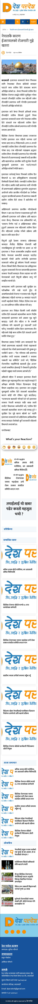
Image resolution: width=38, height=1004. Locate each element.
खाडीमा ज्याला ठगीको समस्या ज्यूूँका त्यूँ (17, 675)
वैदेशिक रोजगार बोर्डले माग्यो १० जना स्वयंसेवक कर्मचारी (16, 606)
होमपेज (4, 29)
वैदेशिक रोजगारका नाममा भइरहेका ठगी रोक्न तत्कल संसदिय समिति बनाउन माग (19, 641)
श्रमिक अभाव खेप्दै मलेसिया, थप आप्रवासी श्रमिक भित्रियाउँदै (17, 571)
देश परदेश (8, 52)
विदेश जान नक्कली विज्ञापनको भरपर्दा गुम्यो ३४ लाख (25, 888)
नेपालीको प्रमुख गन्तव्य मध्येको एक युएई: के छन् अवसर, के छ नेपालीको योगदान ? (25, 852)
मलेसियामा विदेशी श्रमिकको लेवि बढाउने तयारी (24, 863)
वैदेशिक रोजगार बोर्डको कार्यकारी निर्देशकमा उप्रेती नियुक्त (18, 747)
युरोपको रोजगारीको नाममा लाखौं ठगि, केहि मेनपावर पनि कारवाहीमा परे (25, 901)
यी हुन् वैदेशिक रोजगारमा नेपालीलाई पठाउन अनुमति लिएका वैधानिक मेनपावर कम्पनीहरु (24, 878)
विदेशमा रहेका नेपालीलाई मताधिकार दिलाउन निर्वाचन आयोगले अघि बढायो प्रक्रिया (19, 712)
